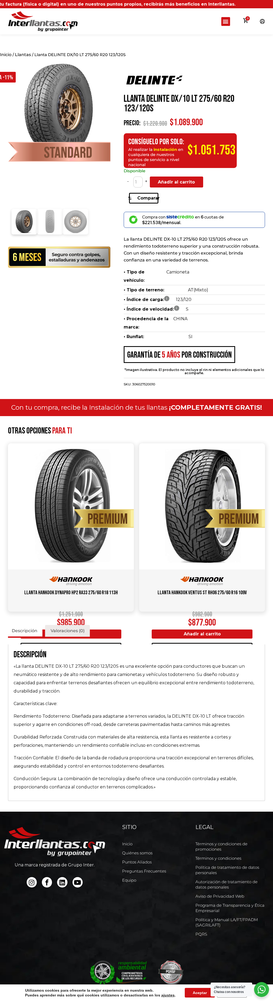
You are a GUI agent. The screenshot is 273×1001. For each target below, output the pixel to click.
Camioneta (177, 272)
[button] (225, 21)
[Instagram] (32, 882)
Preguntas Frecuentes (144, 871)
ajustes (168, 995)
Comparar (147, 198)
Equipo (129, 880)
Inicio (5, 54)
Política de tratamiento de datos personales (227, 870)
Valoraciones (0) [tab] (68, 630)
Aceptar (200, 993)
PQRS (201, 934)
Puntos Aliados (137, 862)
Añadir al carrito (176, 182)
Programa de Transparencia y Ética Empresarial (229, 908)
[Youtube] (78, 882)
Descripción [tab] (24, 630)
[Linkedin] (62, 882)
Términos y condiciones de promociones (221, 846)
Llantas (23, 54)
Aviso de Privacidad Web (219, 896)
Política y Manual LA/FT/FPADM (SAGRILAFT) (226, 922)
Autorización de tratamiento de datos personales (226, 884)
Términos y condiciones (218, 858)
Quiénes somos (137, 852)
